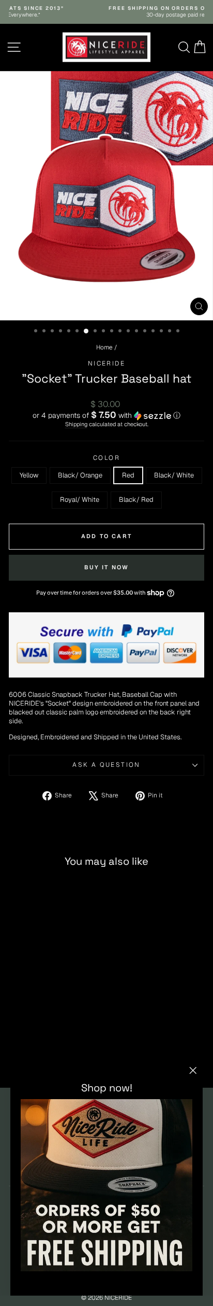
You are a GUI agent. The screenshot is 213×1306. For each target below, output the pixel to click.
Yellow (29, 475)
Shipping (76, 424)
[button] (106, 415)
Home (104, 347)
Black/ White (174, 475)
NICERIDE (106, 363)
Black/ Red (136, 499)
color (106, 458)
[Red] (40, 1053)
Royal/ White (79, 499)
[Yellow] (16, 1053)
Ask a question (106, 765)
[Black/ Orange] (28, 1053)
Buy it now (106, 567)
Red (128, 475)
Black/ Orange (80, 475)
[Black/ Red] (76, 1053)
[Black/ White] (52, 1053)
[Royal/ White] (64, 1053)
